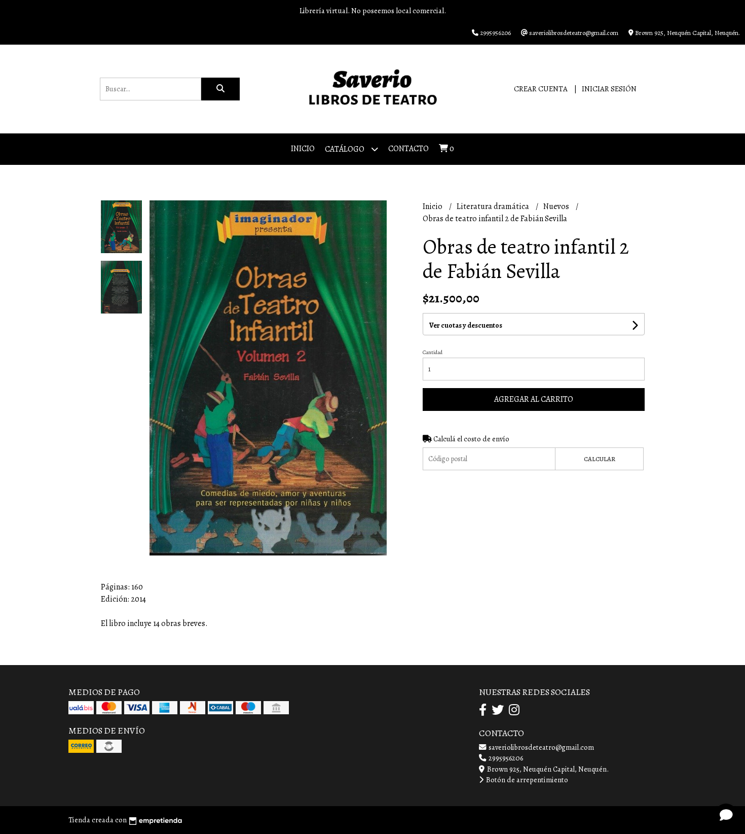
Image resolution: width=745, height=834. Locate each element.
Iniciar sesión (609, 89)
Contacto (408, 148)
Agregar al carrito (533, 399)
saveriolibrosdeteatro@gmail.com (540, 747)
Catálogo (345, 149)
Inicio (303, 148)
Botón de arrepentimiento (526, 780)
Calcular (599, 459)
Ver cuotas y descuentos (465, 325)
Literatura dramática (494, 206)
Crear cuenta (541, 89)
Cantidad (432, 352)
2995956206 (505, 758)
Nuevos (557, 206)
